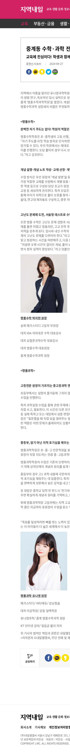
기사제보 (40, 727)
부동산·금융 (44, 23)
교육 (24, 23)
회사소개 (26, 727)
